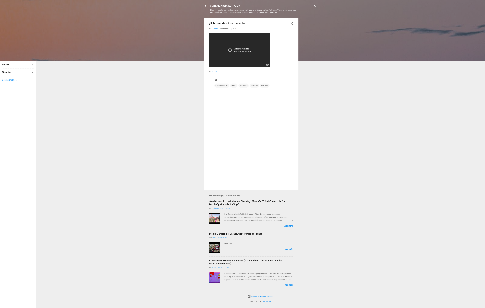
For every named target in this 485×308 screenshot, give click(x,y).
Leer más (288, 226)
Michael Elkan (267, 301)
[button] (291, 24)
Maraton (254, 85)
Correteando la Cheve (225, 6)
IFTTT (214, 72)
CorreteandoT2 (221, 85)
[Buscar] (315, 7)
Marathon (244, 85)
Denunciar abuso (9, 80)
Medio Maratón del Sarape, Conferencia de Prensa (235, 233)
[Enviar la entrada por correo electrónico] (215, 80)
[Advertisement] (308, 56)
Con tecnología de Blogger (262, 296)
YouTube (264, 85)
